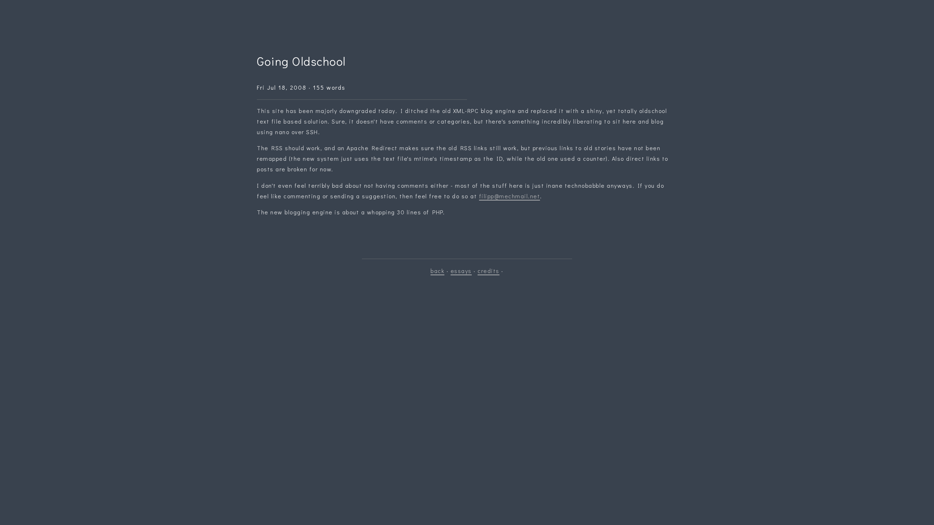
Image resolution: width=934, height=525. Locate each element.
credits (488, 271)
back (437, 271)
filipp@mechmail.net (509, 196)
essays (461, 271)
